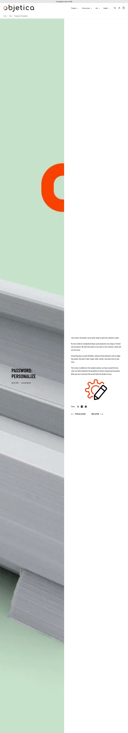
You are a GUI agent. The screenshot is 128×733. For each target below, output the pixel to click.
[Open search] (115, 8)
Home (5, 16)
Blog (10, 16)
